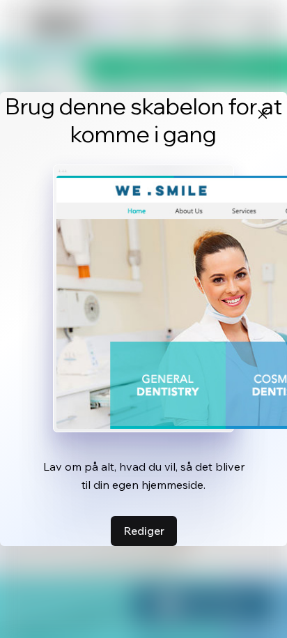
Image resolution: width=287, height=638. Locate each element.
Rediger (143, 531)
